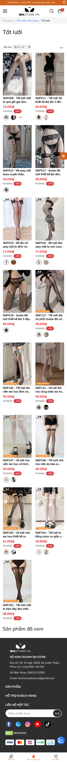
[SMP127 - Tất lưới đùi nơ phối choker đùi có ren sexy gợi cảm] (49, 291)
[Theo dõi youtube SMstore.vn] (37, 724)
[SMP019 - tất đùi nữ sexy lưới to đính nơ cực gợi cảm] (17, 219)
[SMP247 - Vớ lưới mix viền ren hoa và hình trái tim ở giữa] (17, 436)
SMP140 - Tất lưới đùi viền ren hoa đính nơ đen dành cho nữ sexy (16, 391)
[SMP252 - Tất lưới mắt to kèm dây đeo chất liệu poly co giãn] (17, 581)
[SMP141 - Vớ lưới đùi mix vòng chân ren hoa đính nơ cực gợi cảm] (49, 363)
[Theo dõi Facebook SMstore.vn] (8, 724)
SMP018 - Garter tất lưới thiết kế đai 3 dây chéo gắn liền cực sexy (17, 319)
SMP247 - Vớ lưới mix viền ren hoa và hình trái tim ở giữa (16, 464)
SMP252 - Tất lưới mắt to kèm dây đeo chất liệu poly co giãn (17, 608)
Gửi (57, 713)
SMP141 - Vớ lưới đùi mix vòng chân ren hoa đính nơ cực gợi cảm (49, 391)
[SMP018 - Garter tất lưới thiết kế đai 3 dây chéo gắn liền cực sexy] (17, 291)
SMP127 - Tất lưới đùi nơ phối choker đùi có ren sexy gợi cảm (49, 319)
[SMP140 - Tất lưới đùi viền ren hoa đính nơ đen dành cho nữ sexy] (17, 363)
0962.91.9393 (36, 672)
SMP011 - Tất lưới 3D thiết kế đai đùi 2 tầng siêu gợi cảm (49, 101)
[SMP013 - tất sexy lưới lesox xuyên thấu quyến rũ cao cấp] (17, 146)
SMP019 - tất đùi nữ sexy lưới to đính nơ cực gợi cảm (15, 246)
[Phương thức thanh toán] (30, 742)
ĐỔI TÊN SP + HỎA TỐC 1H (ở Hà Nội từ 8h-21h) (31, 2)
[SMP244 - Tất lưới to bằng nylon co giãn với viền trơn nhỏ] (49, 508)
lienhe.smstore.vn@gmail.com (36, 678)
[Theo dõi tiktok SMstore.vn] (47, 724)
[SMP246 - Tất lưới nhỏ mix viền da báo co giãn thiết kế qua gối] (49, 436)
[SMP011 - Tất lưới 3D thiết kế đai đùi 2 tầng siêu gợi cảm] (49, 74)
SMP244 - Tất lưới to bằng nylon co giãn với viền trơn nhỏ (49, 536)
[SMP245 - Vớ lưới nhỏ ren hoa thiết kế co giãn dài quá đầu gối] (17, 508)
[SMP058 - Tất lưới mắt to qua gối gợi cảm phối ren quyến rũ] (17, 74)
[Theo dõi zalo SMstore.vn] (18, 724)
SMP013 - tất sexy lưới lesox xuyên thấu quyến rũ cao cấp (17, 174)
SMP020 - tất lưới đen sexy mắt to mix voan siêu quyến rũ (49, 246)
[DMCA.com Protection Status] (16, 732)
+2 (20, 117)
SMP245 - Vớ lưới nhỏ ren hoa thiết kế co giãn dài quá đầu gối (16, 536)
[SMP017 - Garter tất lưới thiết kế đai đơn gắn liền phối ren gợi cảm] (49, 146)
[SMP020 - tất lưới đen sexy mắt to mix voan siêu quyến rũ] (49, 219)
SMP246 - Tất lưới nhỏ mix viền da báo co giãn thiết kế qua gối (49, 464)
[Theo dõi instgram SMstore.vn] (27, 724)
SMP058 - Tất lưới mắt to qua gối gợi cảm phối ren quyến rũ (17, 101)
